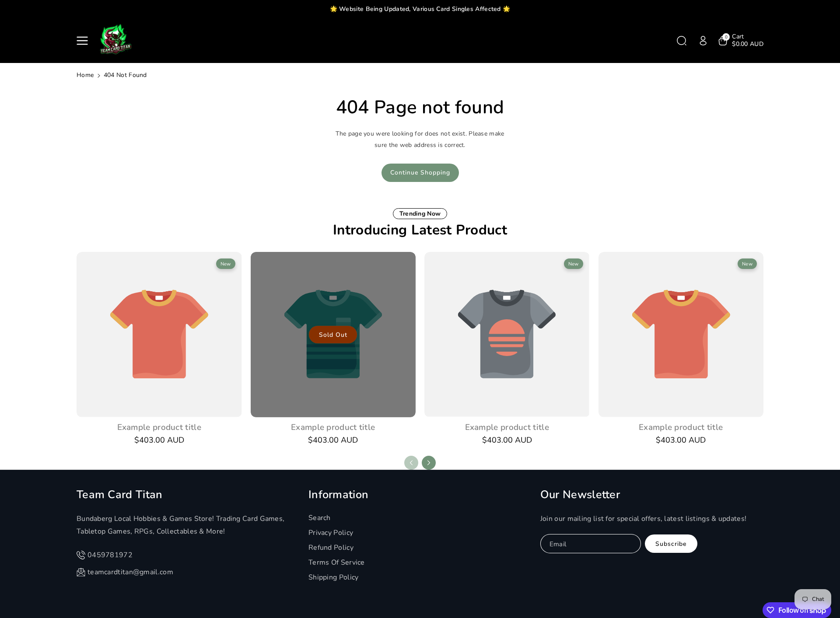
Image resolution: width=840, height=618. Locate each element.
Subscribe (670, 544)
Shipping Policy (333, 577)
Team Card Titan (120, 495)
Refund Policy (331, 547)
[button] (84, 40)
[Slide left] (411, 463)
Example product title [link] (159, 427)
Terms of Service (336, 562)
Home (85, 75)
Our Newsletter (580, 495)
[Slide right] (429, 463)
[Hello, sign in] (703, 40)
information (338, 495)
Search (319, 518)
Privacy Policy (330, 533)
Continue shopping (420, 172)
